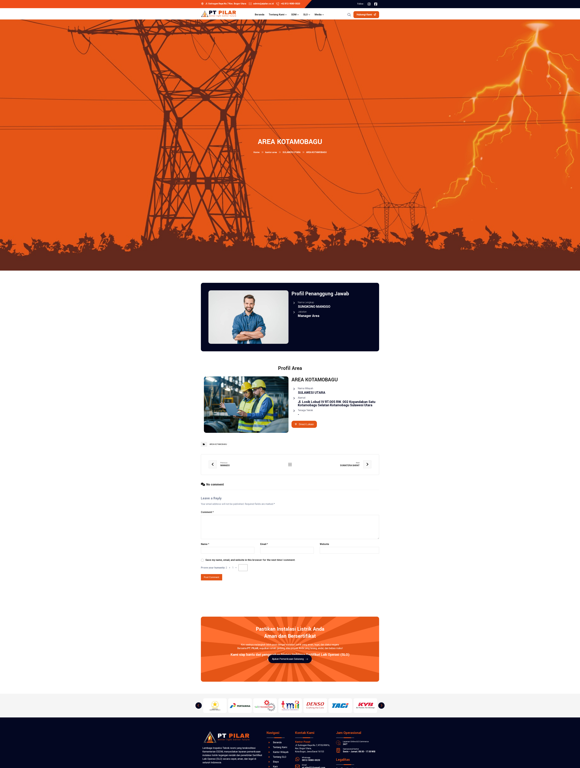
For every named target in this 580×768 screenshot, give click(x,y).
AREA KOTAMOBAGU (218, 444)
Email (264, 544)
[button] (369, 4)
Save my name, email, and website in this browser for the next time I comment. (250, 560)
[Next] (381, 705)
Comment (207, 512)
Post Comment (211, 577)
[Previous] (198, 705)
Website (324, 544)
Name (205, 544)
